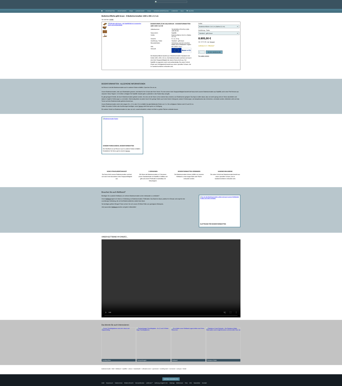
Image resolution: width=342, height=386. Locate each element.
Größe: (200, 23)
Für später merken (203, 56)
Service (127, 151)
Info (190, 383)
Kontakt (204, 383)
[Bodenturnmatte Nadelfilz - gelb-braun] (105, 27)
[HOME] (102, 11)
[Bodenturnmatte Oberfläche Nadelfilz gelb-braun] (105, 31)
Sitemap (171, 383)
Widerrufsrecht (128, 383)
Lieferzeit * (149, 383)
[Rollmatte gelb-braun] (105, 24)
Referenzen (179, 383)
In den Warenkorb (214, 52)
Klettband (108, 199)
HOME (111, 19)
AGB (103, 383)
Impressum (109, 383)
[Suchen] (240, 11)
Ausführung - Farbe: (204, 30)
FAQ (186, 383)
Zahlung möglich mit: (161, 383)
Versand (212, 42)
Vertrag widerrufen (171, 379)
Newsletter (197, 383)
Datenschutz (118, 383)
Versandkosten (139, 383)
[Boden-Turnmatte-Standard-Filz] (105, 35)
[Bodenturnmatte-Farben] (122, 131)
